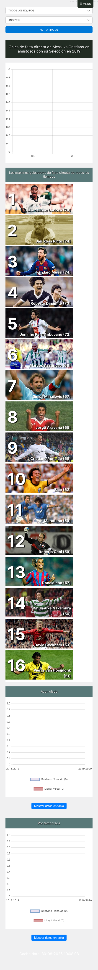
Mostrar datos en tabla (49, 806)
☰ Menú (85, 3)
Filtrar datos (49, 29)
